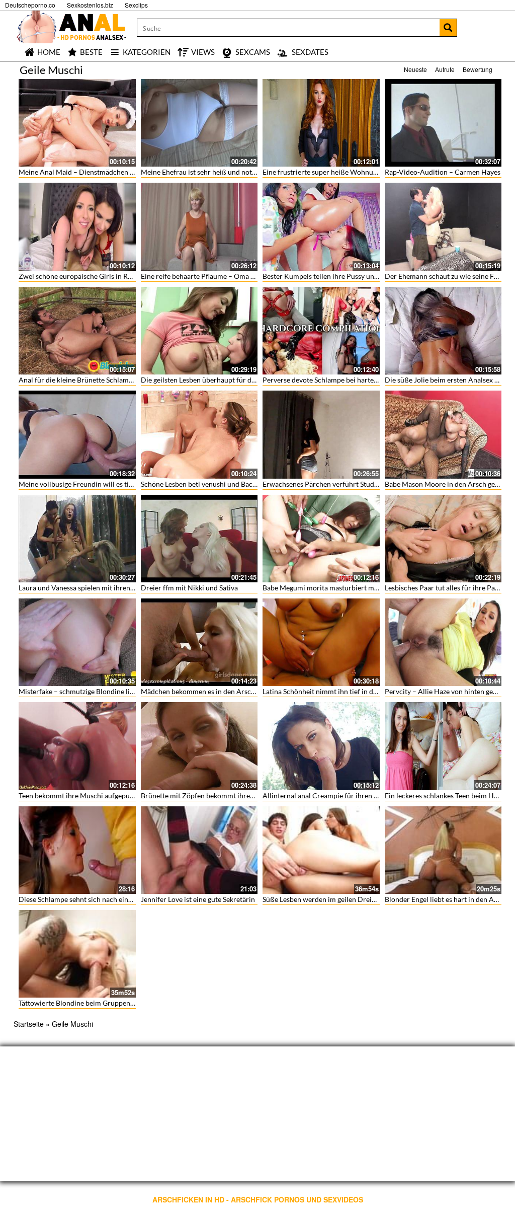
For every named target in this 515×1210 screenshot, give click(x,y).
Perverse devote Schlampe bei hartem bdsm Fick (338, 379)
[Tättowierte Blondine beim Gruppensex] (77, 954)
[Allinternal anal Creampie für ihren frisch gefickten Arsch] (321, 746)
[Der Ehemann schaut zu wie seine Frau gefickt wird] (443, 226)
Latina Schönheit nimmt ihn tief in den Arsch (332, 691)
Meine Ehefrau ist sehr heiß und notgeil (202, 172)
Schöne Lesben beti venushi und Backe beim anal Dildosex (230, 484)
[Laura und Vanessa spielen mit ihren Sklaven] (77, 538)
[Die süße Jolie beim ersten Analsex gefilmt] (443, 330)
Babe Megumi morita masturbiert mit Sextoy (332, 587)
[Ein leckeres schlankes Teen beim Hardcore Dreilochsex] (443, 746)
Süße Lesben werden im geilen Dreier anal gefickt (339, 899)
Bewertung (477, 69)
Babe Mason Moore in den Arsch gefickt (446, 484)
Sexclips (136, 5)
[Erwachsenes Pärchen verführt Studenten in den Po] (321, 434)
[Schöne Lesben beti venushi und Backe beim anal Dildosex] (199, 434)
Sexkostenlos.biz (90, 5)
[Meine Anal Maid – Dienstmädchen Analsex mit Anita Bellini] (77, 123)
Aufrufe (445, 69)
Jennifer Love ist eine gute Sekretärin (198, 899)
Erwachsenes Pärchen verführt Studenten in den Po (342, 484)
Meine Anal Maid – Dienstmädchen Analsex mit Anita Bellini (113, 172)
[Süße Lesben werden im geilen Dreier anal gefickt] (321, 850)
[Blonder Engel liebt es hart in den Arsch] (443, 850)
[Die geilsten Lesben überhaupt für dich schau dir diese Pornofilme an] (199, 330)
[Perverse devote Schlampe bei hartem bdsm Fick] (321, 330)
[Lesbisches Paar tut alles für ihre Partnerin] (443, 538)
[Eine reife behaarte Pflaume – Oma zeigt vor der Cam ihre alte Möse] (199, 226)
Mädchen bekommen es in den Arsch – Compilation (221, 691)
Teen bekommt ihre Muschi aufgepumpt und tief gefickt (104, 795)
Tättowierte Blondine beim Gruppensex (79, 1003)
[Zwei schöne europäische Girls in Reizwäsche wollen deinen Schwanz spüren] (77, 226)
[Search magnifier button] (448, 27)
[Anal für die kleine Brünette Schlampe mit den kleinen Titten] (77, 330)
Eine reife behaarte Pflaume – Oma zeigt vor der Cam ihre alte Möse (246, 276)
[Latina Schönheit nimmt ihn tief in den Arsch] (321, 642)
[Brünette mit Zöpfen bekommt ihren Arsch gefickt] (199, 746)
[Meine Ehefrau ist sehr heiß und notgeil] (199, 123)
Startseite (29, 1024)
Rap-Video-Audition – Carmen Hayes (442, 172)
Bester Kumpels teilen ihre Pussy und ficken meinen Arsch (353, 276)
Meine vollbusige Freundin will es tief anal (84, 484)
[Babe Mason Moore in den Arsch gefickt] (443, 434)
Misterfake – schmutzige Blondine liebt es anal (90, 691)
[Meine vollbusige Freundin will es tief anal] (77, 434)
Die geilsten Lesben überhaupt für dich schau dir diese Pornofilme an (248, 379)
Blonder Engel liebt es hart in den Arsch (446, 899)
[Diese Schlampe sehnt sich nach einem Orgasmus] (77, 850)
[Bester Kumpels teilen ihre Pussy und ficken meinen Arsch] (321, 226)
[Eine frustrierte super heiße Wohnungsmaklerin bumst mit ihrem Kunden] (321, 123)
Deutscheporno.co (30, 5)
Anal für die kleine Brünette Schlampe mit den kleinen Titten (112, 379)
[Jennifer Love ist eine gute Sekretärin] (199, 850)
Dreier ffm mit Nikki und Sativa (189, 587)
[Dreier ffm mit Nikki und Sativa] (199, 538)
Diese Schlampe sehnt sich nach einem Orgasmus (95, 899)
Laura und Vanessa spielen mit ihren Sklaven (87, 587)
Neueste (415, 69)
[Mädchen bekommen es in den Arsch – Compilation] (199, 642)
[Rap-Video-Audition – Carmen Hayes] (443, 123)
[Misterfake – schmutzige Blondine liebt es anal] (77, 642)
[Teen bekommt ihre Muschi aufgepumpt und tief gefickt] (77, 746)
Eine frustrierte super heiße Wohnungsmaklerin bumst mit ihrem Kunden (377, 172)
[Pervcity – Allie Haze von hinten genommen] (443, 642)
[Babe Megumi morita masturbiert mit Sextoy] (321, 538)
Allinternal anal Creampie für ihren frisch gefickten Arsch (352, 795)
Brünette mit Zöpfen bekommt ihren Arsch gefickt (218, 795)
